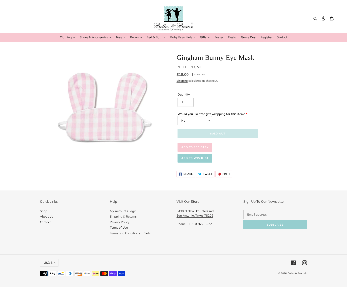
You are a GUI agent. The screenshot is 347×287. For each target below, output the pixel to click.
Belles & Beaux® (297, 273)
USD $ (48, 263)
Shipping (182, 80)
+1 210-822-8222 (199, 224)
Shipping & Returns (123, 216)
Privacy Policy (119, 222)
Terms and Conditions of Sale (130, 233)
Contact (45, 222)
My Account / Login (123, 211)
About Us (46, 216)
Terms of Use (119, 227)
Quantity (184, 94)
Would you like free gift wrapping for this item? (211, 114)
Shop (43, 211)
